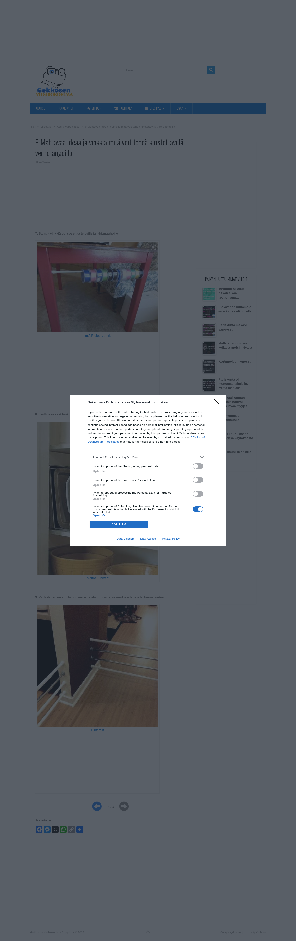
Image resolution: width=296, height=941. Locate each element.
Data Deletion (125, 538)
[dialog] (148, 470)
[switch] (198, 466)
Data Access (148, 538)
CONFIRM (119, 524)
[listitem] (148, 457)
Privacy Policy (171, 538)
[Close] (217, 402)
